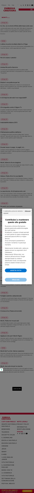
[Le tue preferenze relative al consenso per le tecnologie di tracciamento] (1, 369)
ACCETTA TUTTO (15, 270)
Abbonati (28, 211)
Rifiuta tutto (15, 280)
